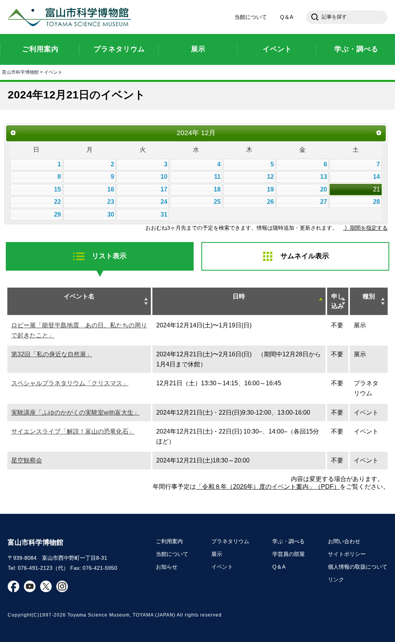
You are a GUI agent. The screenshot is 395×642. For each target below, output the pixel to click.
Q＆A (286, 17)
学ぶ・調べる (288, 541)
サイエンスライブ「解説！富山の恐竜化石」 (73, 431)
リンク (336, 579)
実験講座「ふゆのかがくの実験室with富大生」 (75, 412)
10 (163, 176)
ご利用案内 (169, 541)
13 (323, 176)
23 (110, 201)
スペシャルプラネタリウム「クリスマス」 (69, 383)
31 (163, 214)
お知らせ (166, 567)
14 (376, 176)
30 (110, 214)
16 (110, 189)
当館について (251, 17)
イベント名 (79, 296)
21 (376, 189)
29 (57, 214)
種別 (369, 296)
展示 (216, 554)
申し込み (337, 301)
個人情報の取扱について (357, 567)
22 (57, 201)
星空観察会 (26, 460)
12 (270, 176)
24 (163, 201)
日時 (239, 296)
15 (57, 189)
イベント (222, 567)
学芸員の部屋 (288, 554)
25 (217, 201)
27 (323, 201)
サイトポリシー (347, 554)
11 (217, 176)
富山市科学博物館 (71, 17)
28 (376, 201)
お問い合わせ (344, 541)
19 (270, 189)
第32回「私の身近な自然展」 (51, 354)
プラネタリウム (230, 541)
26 (270, 201)
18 (217, 189)
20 (323, 189)
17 (163, 189)
